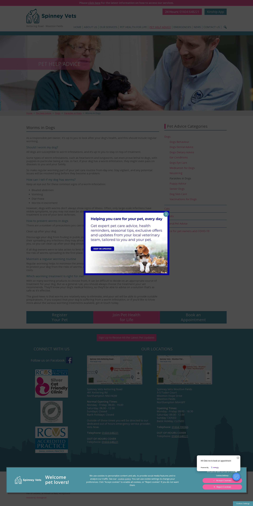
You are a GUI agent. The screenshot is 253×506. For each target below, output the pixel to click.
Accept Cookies (223, 480)
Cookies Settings (243, 503)
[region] (126, 480)
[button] (236, 477)
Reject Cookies (223, 486)
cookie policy (124, 478)
